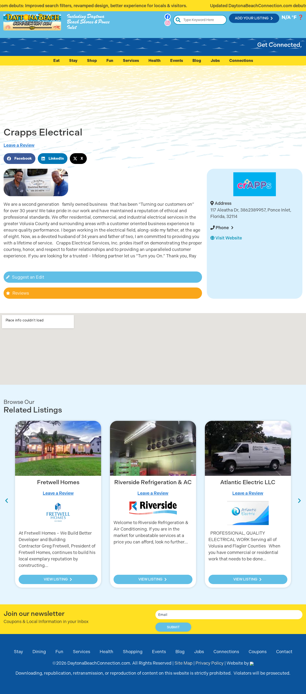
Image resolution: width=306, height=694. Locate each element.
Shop (92, 60)
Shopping (132, 651)
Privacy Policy (210, 663)
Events (176, 60)
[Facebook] (167, 17)
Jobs (215, 60)
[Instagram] (167, 23)
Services (131, 60)
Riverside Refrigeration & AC (153, 482)
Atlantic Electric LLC (247, 482)
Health (154, 60)
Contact (284, 651)
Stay (73, 60)
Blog (196, 60)
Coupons (258, 651)
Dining (39, 651)
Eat (56, 60)
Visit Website (228, 237)
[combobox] (200, 20)
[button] (19, 158)
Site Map (183, 663)
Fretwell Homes (58, 482)
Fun (109, 60)
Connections (241, 60)
